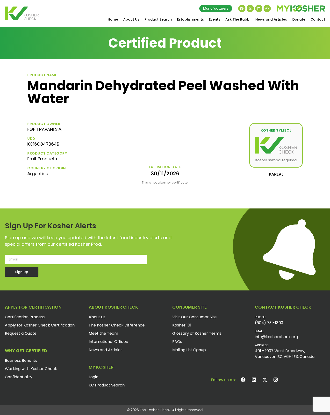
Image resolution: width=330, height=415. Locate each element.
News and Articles (271, 19)
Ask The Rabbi (237, 19)
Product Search (158, 19)
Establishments (190, 19)
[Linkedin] (258, 8)
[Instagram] (275, 379)
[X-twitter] (250, 8)
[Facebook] (241, 8)
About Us (131, 19)
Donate (298, 19)
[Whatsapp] (267, 8)
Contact (317, 19)
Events (214, 19)
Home (113, 19)
